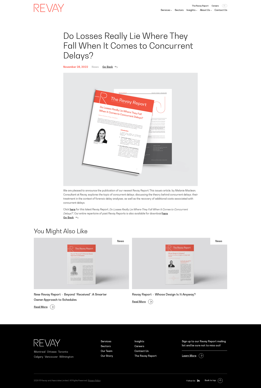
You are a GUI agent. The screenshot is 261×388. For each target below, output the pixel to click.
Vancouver (51, 356)
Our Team (106, 351)
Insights (139, 341)
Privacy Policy (94, 380)
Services (106, 341)
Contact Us (220, 10)
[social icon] (198, 380)
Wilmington (66, 356)
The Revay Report (200, 6)
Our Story (107, 355)
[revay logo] (49, 8)
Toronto (63, 351)
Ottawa (51, 351)
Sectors (179, 10)
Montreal (39, 351)
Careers (215, 6)
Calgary (38, 356)
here (72, 209)
